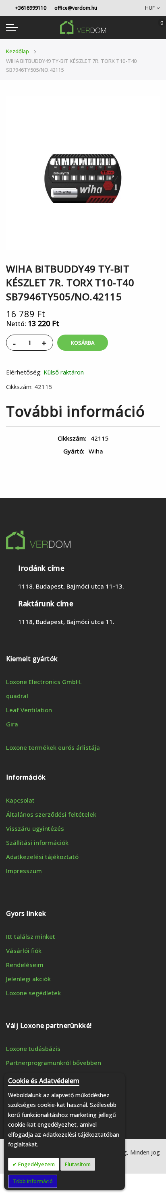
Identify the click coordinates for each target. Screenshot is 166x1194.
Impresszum (24, 871)
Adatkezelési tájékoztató (42, 857)
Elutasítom (78, 1164)
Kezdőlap (17, 51)
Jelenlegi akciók (28, 979)
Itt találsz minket (30, 936)
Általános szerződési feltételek (51, 814)
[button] (152, 8)
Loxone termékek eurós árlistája (53, 747)
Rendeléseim (25, 965)
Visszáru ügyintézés (35, 828)
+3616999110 (30, 7)
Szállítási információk (37, 842)
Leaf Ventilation (29, 710)
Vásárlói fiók (24, 950)
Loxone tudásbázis (33, 1048)
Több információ (32, 1181)
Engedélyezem (36, 1164)
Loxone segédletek (33, 993)
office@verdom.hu (75, 7)
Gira (12, 724)
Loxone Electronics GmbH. (44, 682)
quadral (17, 696)
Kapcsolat (20, 800)
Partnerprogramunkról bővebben (53, 1063)
